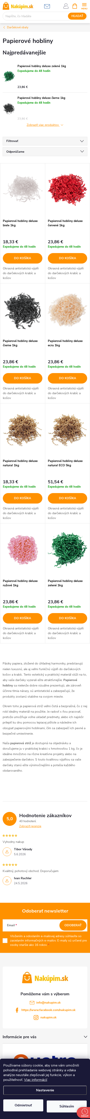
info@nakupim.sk (48, 1003)
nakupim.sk (48, 1017)
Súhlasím (66, 1106)
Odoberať (73, 925)
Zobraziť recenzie (30, 826)
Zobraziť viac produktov (43, 125)
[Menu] (84, 6)
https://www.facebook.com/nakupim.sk (48, 1010)
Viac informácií (35, 1079)
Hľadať (77, 16)
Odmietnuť (23, 1105)
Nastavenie (45, 1090)
